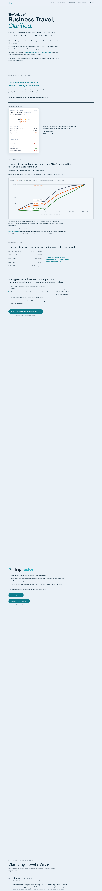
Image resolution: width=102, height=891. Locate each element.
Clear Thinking (82, 2)
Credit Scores (61, 2)
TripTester (71, 2)
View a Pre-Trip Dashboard (19, 601)
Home (52, 2)
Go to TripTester (16, 595)
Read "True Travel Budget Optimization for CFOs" (26, 311)
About (92, 2)
